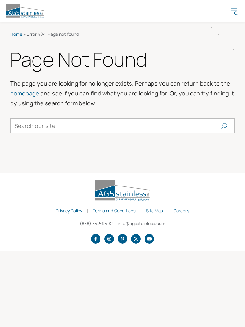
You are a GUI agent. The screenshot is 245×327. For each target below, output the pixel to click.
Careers (181, 211)
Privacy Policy (69, 211)
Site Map (154, 211)
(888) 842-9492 (96, 223)
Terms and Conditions (114, 211)
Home (16, 34)
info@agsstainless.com (141, 223)
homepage (24, 93)
